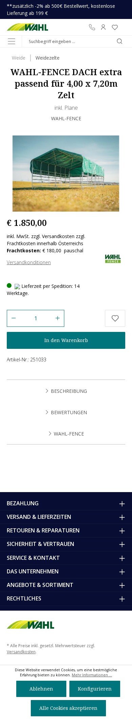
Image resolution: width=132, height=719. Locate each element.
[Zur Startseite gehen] (27, 27)
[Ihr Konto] (103, 27)
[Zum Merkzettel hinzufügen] (115, 318)
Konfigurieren (95, 688)
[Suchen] (119, 41)
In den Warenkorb (66, 340)
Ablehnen (41, 688)
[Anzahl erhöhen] (57, 318)
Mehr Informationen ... (92, 675)
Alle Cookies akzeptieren (68, 708)
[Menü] (11, 41)
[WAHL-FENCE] (112, 258)
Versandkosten (21, 652)
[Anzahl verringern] (13, 318)
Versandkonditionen (29, 262)
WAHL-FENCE (66, 118)
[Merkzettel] (114, 27)
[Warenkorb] (122, 27)
